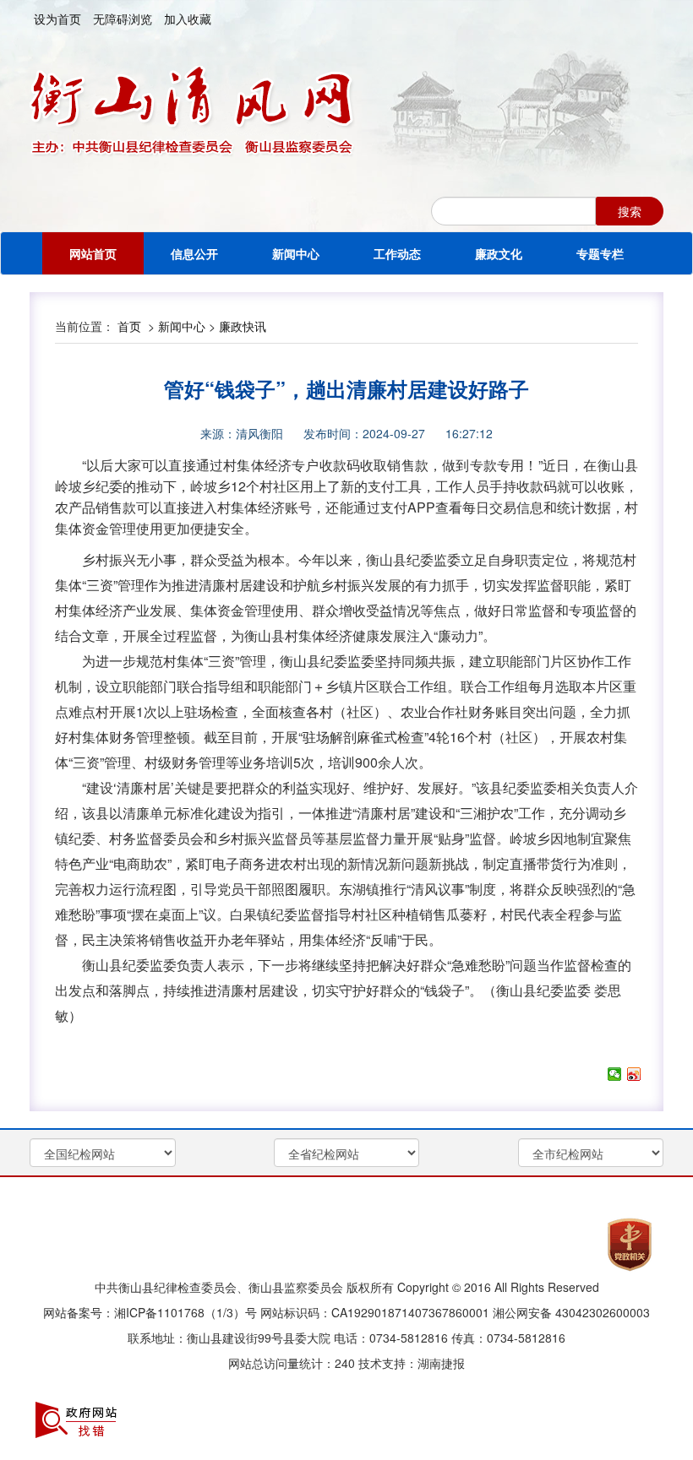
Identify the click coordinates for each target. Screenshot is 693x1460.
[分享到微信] (615, 1074)
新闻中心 (295, 253)
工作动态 (397, 253)
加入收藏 (187, 18)
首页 (129, 326)
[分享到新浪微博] (634, 1074)
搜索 (629, 211)
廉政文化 (498, 253)
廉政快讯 (242, 326)
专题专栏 (600, 253)
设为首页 (57, 18)
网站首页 (93, 253)
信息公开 (194, 253)
